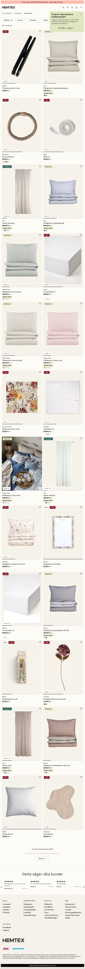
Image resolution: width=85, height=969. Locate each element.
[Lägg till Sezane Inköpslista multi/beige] (81, 557)
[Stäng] (81, 14)
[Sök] (63, 7)
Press (46, 912)
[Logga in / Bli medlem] (68, 7)
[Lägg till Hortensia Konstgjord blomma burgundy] (81, 692)
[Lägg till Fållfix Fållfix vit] (81, 149)
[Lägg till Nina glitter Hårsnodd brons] (40, 149)
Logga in (6, 930)
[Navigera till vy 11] (81, 490)
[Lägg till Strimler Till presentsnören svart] (40, 81)
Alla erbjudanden (7, 13)
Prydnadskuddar (29, 910)
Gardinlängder (28, 907)
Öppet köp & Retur (72, 915)
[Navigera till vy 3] (35, 355)
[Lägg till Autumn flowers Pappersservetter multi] (40, 422)
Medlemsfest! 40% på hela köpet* (42, 2)
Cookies (68, 910)
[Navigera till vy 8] (70, 490)
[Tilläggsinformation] (10, 91)
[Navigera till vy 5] (79, 355)
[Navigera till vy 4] (71, 355)
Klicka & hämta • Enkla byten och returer (42, 965)
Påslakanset (27, 904)
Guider (67, 918)
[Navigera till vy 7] (67, 490)
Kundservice (70, 904)
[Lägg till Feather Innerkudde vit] (40, 827)
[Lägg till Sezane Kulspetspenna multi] (40, 692)
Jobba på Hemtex (51, 915)
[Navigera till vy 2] (22, 355)
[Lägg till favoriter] (40, 31)
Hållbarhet (48, 904)
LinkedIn (6, 910)
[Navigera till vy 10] (78, 490)
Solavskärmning (29, 915)
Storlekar (33, 20)
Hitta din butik (70, 907)
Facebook (6, 904)
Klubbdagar (18, 13)
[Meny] (81, 7)
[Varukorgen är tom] (76, 7)
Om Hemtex (49, 910)
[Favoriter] (72, 7)
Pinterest (6, 912)
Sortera (20, 20)
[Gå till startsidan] (8, 7)
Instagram (6, 907)
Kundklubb (48, 907)
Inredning (27, 912)
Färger (45, 20)
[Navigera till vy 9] (74, 490)
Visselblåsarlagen (50, 918)
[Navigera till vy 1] (8, 355)
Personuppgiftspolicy (73, 912)
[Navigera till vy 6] (63, 490)
